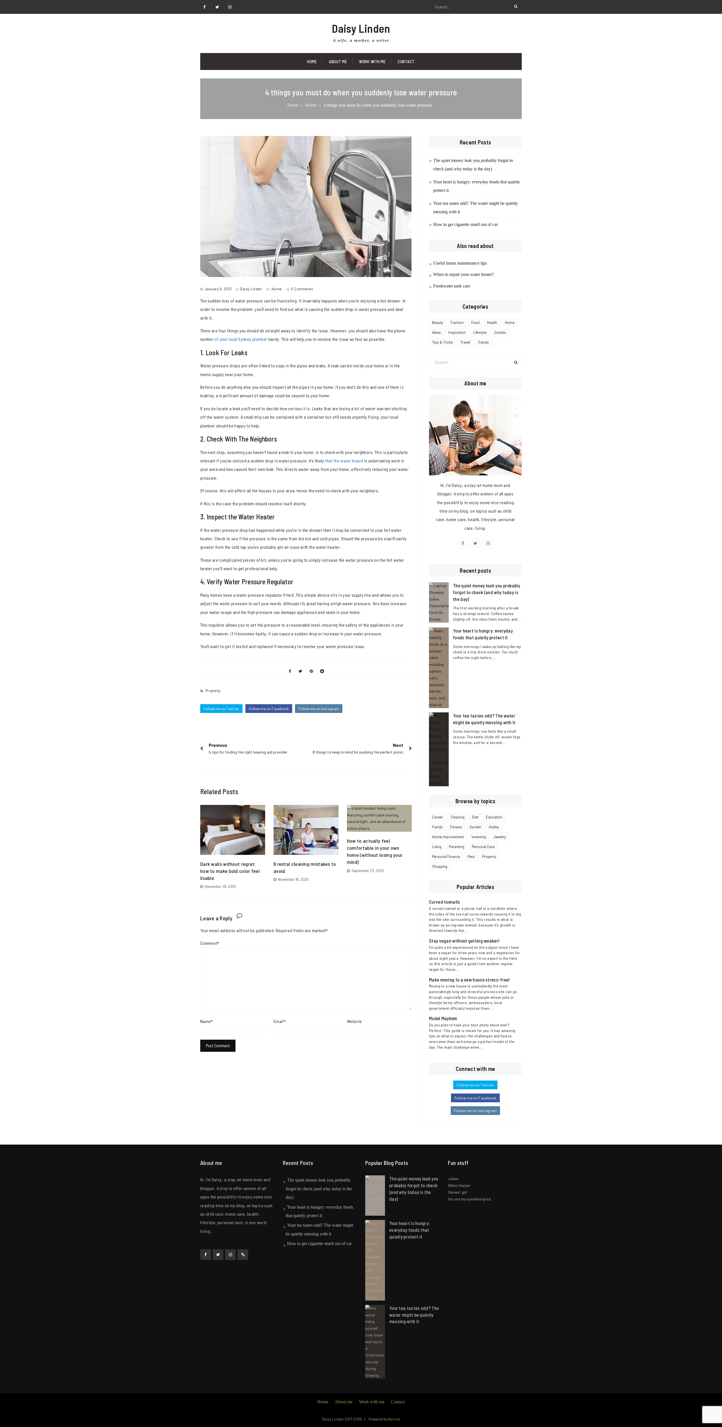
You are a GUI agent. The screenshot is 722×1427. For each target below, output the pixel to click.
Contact (406, 61)
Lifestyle (480, 332)
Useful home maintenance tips (460, 263)
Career (437, 817)
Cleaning (458, 817)
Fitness (456, 827)
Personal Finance (446, 856)
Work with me (372, 61)
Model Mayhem (443, 1018)
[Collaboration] (242, 1254)
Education (494, 817)
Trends (483, 342)
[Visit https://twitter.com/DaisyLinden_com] (475, 543)
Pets (471, 856)
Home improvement (448, 837)
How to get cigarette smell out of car (465, 224)
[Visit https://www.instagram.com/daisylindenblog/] (488, 543)
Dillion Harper (459, 1185)
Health (492, 322)
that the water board (344, 460)
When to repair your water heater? (463, 274)
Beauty (437, 322)
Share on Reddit (322, 671)
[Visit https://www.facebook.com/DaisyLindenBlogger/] (462, 543)
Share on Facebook (290, 671)
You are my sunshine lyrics (469, 1199)
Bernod (394, 1419)
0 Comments (302, 289)
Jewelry (500, 837)
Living (436, 846)
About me (344, 1401)
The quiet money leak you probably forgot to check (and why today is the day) (486, 592)
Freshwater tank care (451, 286)
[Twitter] (217, 7)
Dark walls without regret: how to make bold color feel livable (230, 871)
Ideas (436, 332)
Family (437, 827)
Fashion (457, 322)
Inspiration (457, 332)
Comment (208, 943)
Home (312, 61)
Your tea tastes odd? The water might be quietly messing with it (414, 1314)
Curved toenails (444, 902)
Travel (465, 342)
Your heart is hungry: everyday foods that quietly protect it (409, 1229)
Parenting (456, 846)
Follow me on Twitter (221, 708)
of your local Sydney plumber (241, 339)
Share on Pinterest (311, 671)
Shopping (439, 866)
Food (475, 322)
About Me (338, 61)
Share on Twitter (300, 671)
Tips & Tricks (442, 342)
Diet (475, 817)
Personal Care (483, 846)
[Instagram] (230, 7)
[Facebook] (204, 7)
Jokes (453, 1178)
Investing (479, 837)
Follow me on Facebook (269, 708)
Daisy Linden (361, 28)
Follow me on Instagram (318, 708)
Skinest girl (457, 1192)
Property (213, 690)
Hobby (494, 827)
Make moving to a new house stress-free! (469, 979)
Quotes (500, 332)
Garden (475, 827)
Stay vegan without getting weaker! (464, 940)
